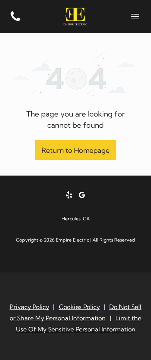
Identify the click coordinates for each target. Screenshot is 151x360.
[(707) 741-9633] (15, 20)
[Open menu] (135, 16)
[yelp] (69, 195)
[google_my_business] (82, 195)
